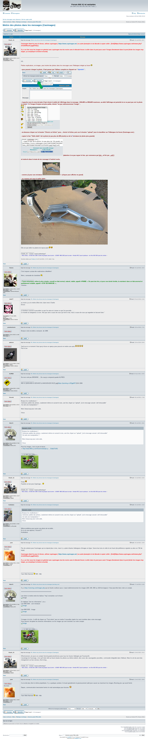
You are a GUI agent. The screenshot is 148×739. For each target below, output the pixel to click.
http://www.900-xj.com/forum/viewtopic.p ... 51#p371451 (40, 448)
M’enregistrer (16, 13)
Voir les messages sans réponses (12, 19)
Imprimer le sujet (8, 34)
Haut (4, 263)
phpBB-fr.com (77, 738)
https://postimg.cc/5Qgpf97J (67, 383)
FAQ (134, 13)
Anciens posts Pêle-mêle (34, 21)
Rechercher (141, 13)
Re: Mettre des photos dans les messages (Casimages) (45, 267)
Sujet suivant (141, 34)
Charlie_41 (34, 259)
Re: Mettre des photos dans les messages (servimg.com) (45, 584)
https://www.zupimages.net (67, 43)
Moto (13, 21)
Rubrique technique (21, 21)
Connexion (7, 13)
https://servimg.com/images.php (35, 588)
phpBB (69, 737)
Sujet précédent (132, 34)
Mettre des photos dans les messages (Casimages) (29, 25)
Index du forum (7, 21)
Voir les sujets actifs (27, 19)
